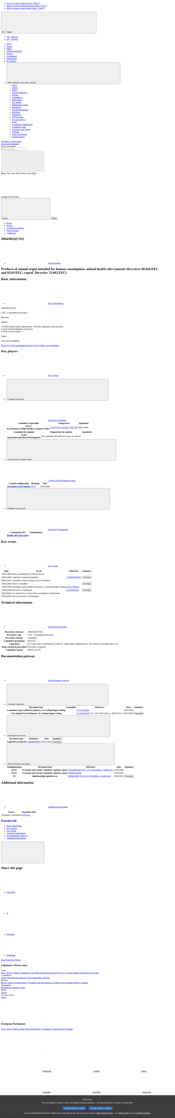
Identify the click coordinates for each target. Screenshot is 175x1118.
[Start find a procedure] (22, 161)
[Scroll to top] (22, 852)
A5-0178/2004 (72, 587)
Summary (87, 577)
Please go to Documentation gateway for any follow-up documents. (30, 345)
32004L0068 (73, 776)
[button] (42, 1018)
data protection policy (104, 1113)
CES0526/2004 (74, 773)
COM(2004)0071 (73, 577)
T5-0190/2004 (72, 590)
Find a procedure (8, 146)
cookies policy (123, 1113)
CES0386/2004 (74, 770)
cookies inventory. (143, 1113)
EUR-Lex (26, 815)
